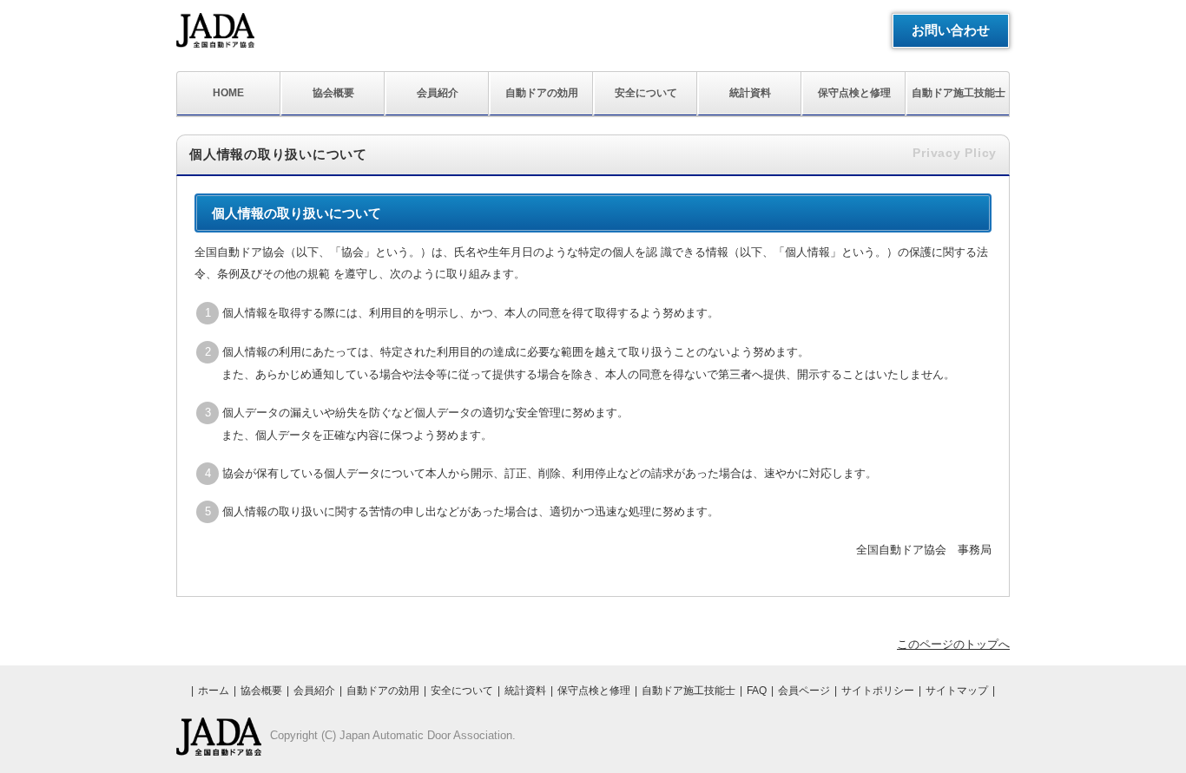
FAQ (757, 691)
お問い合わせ (951, 30)
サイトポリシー (877, 691)
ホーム (213, 691)
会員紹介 (437, 93)
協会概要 (333, 93)
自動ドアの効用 (541, 93)
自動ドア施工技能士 (958, 93)
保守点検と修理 (854, 93)
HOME (228, 93)
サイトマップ (957, 691)
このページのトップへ (953, 644)
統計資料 (750, 93)
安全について (646, 93)
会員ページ (804, 691)
